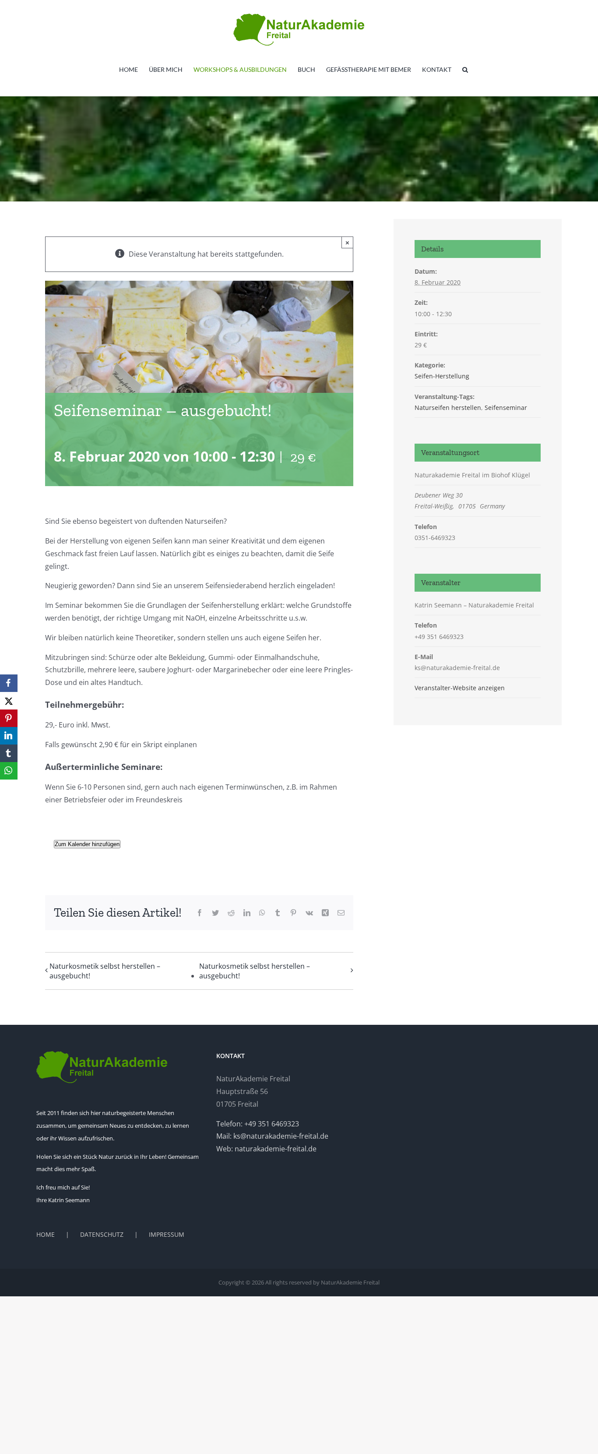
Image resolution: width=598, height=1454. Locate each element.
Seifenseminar (506, 407)
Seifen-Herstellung (442, 376)
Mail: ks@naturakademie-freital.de (272, 1136)
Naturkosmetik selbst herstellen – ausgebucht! (104, 971)
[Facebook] (9, 683)
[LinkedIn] (9, 736)
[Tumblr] (9, 753)
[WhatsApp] (9, 771)
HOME (45, 1234)
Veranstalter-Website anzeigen (460, 688)
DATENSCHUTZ (101, 1234)
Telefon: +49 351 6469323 (257, 1124)
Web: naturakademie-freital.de (266, 1149)
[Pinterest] (9, 718)
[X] (9, 700)
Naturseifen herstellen (448, 407)
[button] (465, 69)
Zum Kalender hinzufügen (87, 844)
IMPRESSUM (166, 1234)
